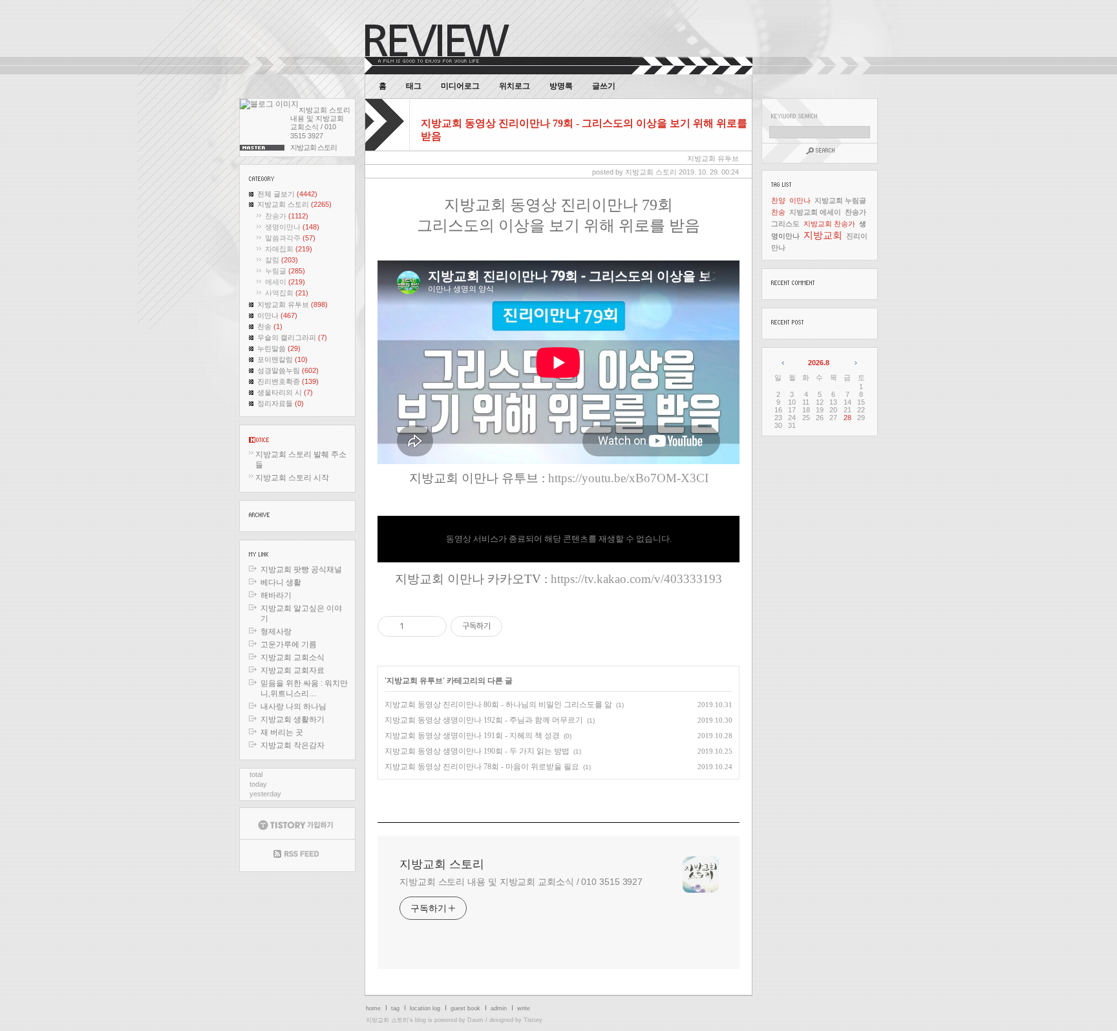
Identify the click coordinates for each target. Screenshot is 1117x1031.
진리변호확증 (288, 381)
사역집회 (286, 293)
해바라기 (276, 595)
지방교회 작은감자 (292, 745)
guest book (465, 1008)
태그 (413, 85)
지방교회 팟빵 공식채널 (301, 569)
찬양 (778, 200)
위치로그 (514, 85)
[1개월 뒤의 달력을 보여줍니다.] (854, 363)
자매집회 (288, 249)
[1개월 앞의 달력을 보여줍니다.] (784, 363)
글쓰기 (603, 85)
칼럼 (281, 260)
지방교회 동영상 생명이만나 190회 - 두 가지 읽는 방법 (477, 751)
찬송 (269, 326)
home (373, 1008)
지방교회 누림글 (840, 200)
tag (395, 1008)
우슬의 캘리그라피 (292, 337)
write (523, 1008)
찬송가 (286, 216)
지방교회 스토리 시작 (292, 477)
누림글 (285, 271)
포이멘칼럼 (282, 359)
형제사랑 (276, 631)
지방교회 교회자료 (292, 670)
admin (499, 1008)
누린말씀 (279, 348)
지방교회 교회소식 (292, 657)
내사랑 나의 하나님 (293, 706)
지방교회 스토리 (294, 204)
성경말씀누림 (288, 370)
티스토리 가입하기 (297, 823)
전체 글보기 (287, 194)
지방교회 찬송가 (829, 224)
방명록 (561, 85)
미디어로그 (460, 85)
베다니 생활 (281, 582)
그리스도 (785, 224)
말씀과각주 (290, 238)
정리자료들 (280, 403)
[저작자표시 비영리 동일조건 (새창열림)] (519, 626)
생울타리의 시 (285, 392)
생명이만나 (292, 227)
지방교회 (822, 234)
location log (425, 1008)
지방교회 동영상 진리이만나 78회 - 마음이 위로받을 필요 (482, 766)
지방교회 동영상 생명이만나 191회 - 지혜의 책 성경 (472, 735)
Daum (475, 1020)
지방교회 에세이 (815, 212)
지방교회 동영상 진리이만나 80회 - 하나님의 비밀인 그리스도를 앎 (498, 704)
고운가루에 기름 (289, 644)
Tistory (533, 1020)
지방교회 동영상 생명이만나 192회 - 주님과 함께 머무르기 (484, 720)
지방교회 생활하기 (292, 719)
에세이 (285, 282)
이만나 (277, 315)
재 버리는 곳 (282, 732)
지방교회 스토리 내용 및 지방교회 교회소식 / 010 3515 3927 (521, 882)
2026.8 (818, 363)
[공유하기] (416, 626)
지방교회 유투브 (292, 304)
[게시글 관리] (432, 626)
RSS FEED (297, 855)
